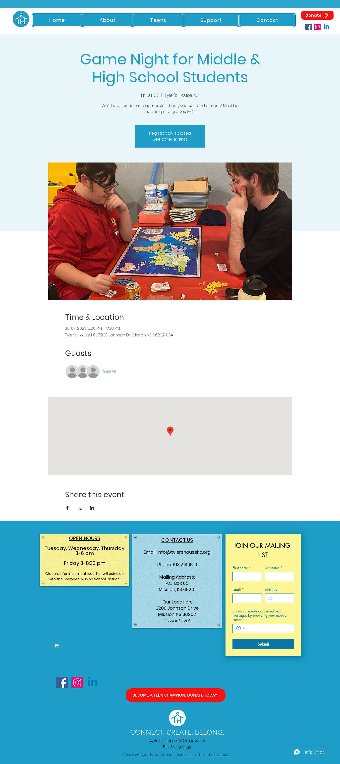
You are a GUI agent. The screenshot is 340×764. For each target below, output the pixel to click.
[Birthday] (270, 598)
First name (241, 568)
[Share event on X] (79, 508)
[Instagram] (317, 27)
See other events (170, 139)
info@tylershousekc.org (184, 552)
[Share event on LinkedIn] (92, 508)
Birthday (271, 589)
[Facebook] (308, 27)
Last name (274, 568)
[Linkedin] (326, 27)
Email (238, 589)
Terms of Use (187, 754)
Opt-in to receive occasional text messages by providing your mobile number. (259, 615)
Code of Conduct (216, 754)
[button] (108, 20)
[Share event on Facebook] (67, 508)
